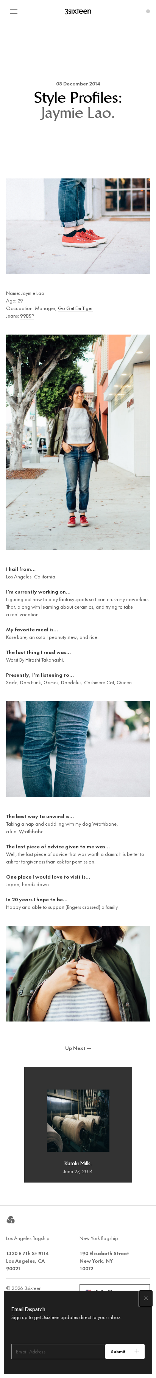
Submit (118, 1352)
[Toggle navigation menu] (13, 11)
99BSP (27, 315)
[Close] (145, 1299)
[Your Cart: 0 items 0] (148, 11)
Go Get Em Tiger (75, 308)
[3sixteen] (78, 11)
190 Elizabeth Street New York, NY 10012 (104, 1261)
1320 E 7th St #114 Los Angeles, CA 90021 (27, 1261)
